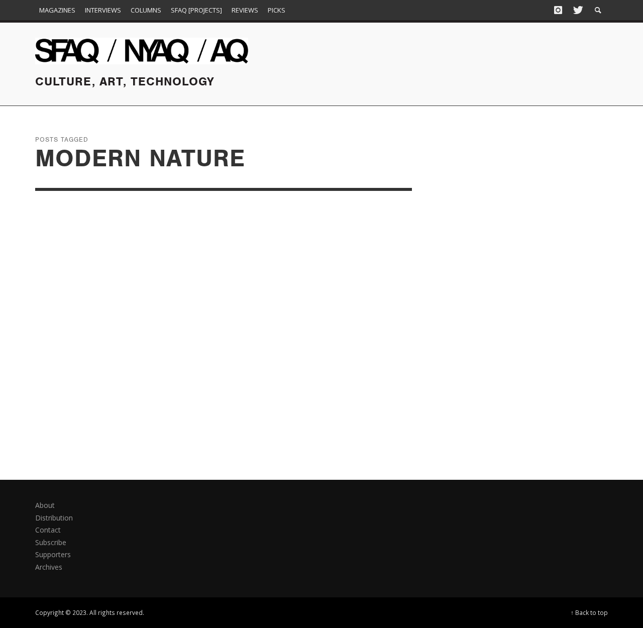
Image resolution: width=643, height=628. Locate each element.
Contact (48, 530)
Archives (48, 567)
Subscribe (50, 542)
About (45, 505)
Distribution (54, 517)
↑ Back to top (589, 612)
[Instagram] (558, 10)
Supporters (53, 554)
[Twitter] (577, 10)
